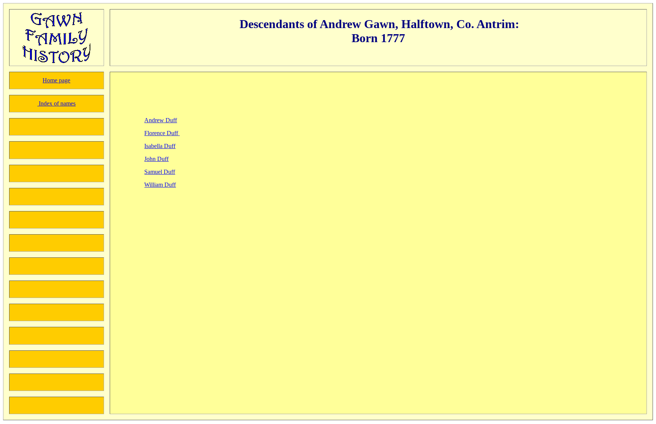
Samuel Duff (159, 172)
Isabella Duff (159, 146)
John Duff (156, 159)
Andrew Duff (160, 120)
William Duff (160, 184)
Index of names (56, 103)
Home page (56, 80)
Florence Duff (161, 133)
